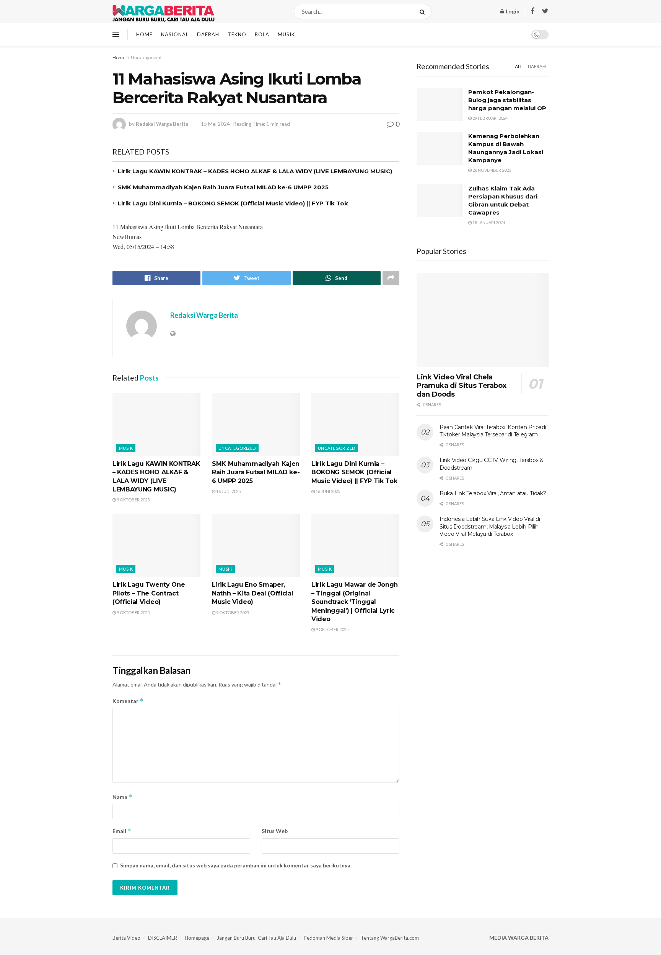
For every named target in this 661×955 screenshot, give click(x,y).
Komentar (127, 700)
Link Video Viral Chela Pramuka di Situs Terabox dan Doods (461, 386)
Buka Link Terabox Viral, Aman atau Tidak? (493, 493)
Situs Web (275, 831)
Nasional (175, 34)
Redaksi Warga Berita (162, 124)
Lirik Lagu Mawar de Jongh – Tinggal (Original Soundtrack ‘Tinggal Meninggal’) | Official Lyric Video (354, 602)
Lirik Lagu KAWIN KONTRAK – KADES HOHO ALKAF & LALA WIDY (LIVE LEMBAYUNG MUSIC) (255, 171)
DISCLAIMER (162, 938)
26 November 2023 (491, 170)
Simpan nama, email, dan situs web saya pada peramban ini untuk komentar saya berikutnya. (236, 865)
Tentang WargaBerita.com (390, 938)
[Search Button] (423, 11)
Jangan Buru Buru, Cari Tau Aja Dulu (256, 938)
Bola (262, 34)
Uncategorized (146, 57)
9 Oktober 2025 (133, 499)
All (519, 66)
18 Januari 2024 (488, 222)
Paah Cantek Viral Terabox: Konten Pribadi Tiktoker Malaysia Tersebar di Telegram (493, 431)
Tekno (237, 34)
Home (144, 34)
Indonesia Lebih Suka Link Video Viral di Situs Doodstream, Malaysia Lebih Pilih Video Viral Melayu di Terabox (490, 526)
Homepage (197, 938)
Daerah (208, 34)
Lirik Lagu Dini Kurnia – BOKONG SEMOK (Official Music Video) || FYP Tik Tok (233, 203)
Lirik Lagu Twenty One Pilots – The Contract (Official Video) (148, 593)
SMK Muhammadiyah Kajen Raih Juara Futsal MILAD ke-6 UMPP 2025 (223, 187)
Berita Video (126, 938)
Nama (122, 796)
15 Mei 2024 (215, 124)
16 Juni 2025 (228, 491)
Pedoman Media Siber (328, 938)
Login (512, 11)
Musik (286, 34)
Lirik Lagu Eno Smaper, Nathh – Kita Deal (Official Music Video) (252, 593)
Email (121, 831)
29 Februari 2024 (490, 118)
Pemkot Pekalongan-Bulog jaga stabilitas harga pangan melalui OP (507, 100)
